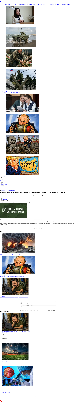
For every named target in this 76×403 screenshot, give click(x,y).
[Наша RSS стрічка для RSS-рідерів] (44, 396)
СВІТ (37, 4)
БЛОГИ (10, 92)
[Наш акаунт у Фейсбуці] (35, 396)
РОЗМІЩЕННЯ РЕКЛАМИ (6, 392)
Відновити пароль (4, 184)
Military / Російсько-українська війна (9, 190)
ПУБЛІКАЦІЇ (4, 91)
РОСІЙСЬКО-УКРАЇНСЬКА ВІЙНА (44, 4)
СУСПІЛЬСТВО (25, 4)
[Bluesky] (36, 195)
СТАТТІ (8, 92)
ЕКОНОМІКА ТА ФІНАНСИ (18, 4)
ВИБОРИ (29, 4)
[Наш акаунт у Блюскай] (33, 396)
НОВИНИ (3, 3)
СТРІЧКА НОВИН (7, 4)
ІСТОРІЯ (16, 92)
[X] (34, 195)
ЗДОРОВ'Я (63, 4)
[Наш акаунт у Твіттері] (31, 396)
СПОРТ (60, 4)
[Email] (42, 195)
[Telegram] (38, 195)
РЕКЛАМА (4, 176)
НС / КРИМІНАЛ (33, 4)
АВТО (58, 4)
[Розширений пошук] (2, 179)
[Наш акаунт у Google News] (40, 396)
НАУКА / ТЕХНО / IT (53, 4)
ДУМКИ (5, 92)
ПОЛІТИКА (12, 4)
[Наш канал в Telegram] (37, 396)
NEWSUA (5, 199)
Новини (2, 190)
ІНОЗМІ (19, 92)
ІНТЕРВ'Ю (13, 92)
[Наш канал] (42, 396)
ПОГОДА (66, 4)
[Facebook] (40, 195)
